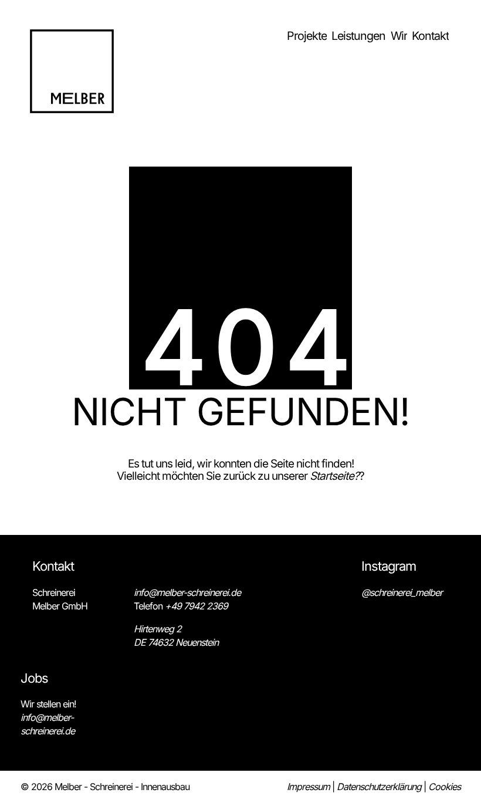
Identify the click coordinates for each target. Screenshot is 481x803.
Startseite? (334, 476)
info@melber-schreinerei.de (187, 592)
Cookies (444, 786)
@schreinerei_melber (401, 592)
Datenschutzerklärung (379, 786)
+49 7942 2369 (196, 606)
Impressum (308, 786)
